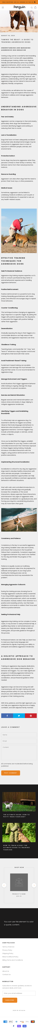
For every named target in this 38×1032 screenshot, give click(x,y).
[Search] (32, 7)
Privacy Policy (7, 950)
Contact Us (6, 975)
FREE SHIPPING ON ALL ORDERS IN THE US (18, 2)
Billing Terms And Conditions (12, 960)
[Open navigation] (3, 7)
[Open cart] (35, 7)
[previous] (4, 885)
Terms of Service (8, 947)
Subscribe (9, 1000)
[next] (34, 885)
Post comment (10, 773)
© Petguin (19, 1010)
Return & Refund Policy (10, 957)
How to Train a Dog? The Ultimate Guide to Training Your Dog (16, 847)
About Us (5, 971)
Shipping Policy (7, 953)
